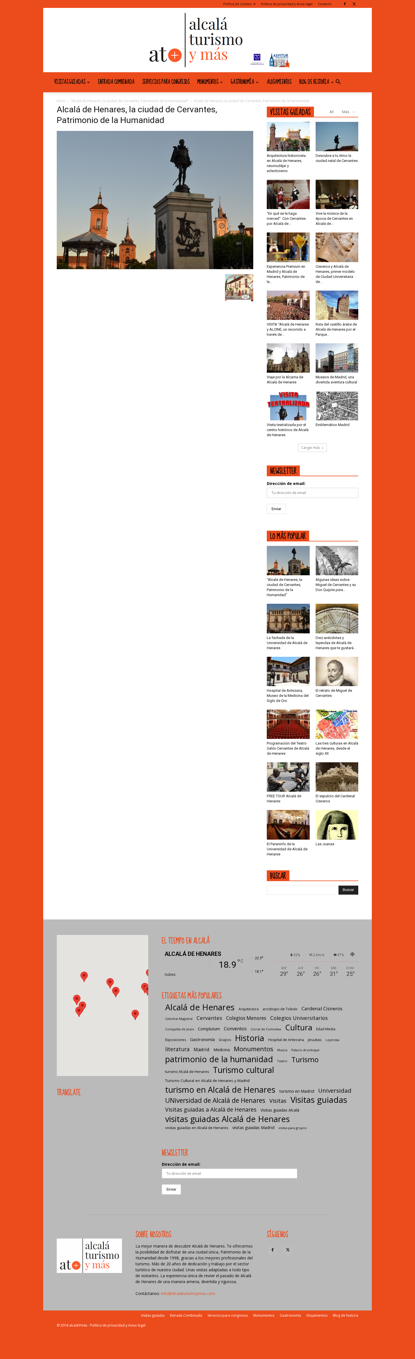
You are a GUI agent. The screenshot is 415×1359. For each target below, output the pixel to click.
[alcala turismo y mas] (207, 40)
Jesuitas (315, 1039)
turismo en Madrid (296, 1091)
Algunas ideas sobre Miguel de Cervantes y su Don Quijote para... (336, 585)
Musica (282, 1050)
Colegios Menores (246, 1018)
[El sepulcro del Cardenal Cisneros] (337, 777)
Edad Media (325, 1029)
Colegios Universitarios (299, 1018)
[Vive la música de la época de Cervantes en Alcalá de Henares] (337, 194)
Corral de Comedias (266, 1029)
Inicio (61, 100)
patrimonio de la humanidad (219, 1059)
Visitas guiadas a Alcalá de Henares (211, 1109)
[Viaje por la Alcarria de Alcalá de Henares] (288, 358)
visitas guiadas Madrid (253, 1127)
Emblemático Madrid (333, 425)
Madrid (201, 1049)
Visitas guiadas (69, 82)
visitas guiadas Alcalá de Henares (227, 1119)
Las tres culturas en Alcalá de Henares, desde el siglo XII (337, 748)
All (331, 112)
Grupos (225, 1039)
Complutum (209, 1028)
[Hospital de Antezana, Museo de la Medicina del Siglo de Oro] (288, 671)
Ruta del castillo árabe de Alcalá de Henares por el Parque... (336, 329)
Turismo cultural (243, 1070)
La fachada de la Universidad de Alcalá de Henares (287, 643)
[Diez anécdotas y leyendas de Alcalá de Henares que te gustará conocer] (337, 618)
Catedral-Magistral (179, 1018)
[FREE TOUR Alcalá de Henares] (288, 777)
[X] (354, 4)
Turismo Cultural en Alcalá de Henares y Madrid (207, 1080)
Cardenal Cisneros (322, 1008)
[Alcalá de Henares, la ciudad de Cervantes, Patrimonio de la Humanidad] (155, 267)
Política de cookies (237, 4)
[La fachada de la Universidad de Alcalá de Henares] (288, 618)
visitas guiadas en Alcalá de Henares (196, 1127)
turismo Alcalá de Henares (187, 1071)
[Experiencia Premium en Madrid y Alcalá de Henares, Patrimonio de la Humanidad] (288, 247)
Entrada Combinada (116, 82)
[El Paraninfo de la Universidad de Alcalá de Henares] (288, 824)
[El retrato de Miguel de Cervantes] (337, 671)
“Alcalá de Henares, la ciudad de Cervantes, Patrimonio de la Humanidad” (129, 100)
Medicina (221, 1049)
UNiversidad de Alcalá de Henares (215, 1100)
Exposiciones (175, 1039)
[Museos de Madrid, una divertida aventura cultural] (337, 358)
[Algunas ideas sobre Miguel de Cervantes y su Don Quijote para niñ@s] (337, 560)
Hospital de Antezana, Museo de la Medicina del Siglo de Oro (288, 695)
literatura (177, 1049)
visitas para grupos (292, 1128)
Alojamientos (279, 82)
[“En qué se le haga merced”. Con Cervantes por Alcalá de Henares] (288, 194)
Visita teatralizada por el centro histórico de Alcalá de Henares (288, 430)
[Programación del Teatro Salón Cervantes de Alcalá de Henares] (288, 724)
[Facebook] (344, 4)
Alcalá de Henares (200, 1007)
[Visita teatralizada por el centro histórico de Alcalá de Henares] (288, 405)
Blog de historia (314, 82)
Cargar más (310, 447)
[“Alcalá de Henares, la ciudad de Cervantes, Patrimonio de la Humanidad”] (288, 560)
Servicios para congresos (165, 82)
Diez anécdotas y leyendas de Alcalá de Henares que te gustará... (336, 643)
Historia (249, 1038)
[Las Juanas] (337, 824)
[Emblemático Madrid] (337, 405)
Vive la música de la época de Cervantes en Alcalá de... (334, 218)
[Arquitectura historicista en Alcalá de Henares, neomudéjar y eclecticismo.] (288, 136)
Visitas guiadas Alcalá (280, 1110)
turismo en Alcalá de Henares (220, 1089)
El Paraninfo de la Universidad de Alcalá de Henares (287, 849)
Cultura (298, 1027)
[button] (338, 82)
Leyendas (332, 1040)
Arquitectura (249, 1009)
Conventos (235, 1028)
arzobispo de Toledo (280, 1009)
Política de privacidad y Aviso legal (287, 4)
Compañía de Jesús (179, 1029)
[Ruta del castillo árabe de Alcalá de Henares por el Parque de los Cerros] (337, 305)
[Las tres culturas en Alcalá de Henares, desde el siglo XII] (337, 724)
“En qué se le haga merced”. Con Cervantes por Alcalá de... (286, 218)
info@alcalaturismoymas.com (188, 1293)
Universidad (334, 1091)
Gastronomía (242, 82)
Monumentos (207, 82)
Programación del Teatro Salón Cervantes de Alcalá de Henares (288, 748)
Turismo (304, 1059)
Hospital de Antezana (286, 1039)
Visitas (278, 1101)
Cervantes (209, 1018)
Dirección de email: (286, 483)
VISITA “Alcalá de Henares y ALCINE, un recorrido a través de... (288, 329)
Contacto (324, 4)
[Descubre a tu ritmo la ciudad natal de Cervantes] (337, 136)
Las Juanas (325, 844)
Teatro (282, 1061)
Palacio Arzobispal (305, 1050)
